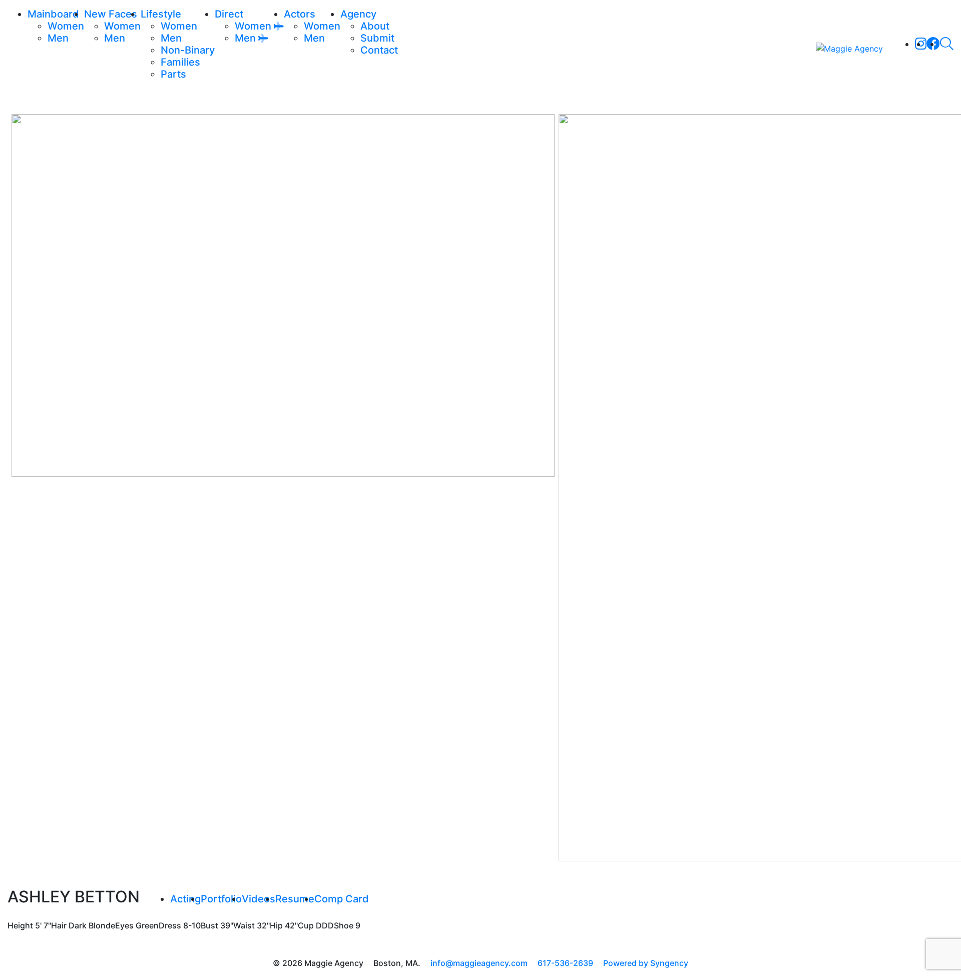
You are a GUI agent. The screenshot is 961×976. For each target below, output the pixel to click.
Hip (276, 925)
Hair (59, 925)
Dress (170, 925)
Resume (294, 899)
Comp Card (341, 899)
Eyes (124, 925)
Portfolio (221, 899)
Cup (306, 925)
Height (20, 925)
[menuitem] (66, 26)
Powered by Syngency (645, 963)
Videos (258, 899)
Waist (244, 925)
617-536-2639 (565, 963)
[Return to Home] (849, 48)
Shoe (343, 925)
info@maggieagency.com (479, 963)
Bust (209, 925)
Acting (185, 899)
